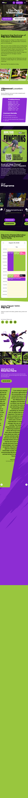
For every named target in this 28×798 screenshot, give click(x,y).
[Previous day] (3, 243)
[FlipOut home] (4, 3)
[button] (9, 220)
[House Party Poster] (21, 358)
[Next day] (24, 243)
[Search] (14, 2)
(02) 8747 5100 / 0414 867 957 (11, 117)
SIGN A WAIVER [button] (20, 19)
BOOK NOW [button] (19, 2)
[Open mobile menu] (25, 2)
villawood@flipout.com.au (10, 115)
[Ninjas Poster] (12, 358)
